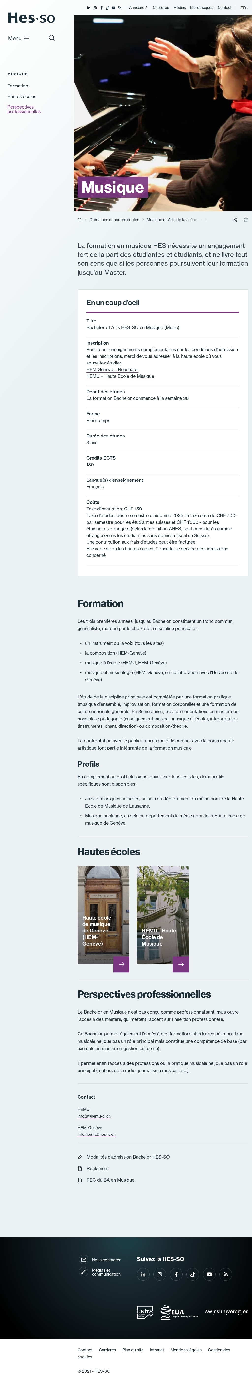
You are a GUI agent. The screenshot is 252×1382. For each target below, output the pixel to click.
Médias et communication (106, 1272)
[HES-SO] (31, 22)
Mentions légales (186, 1349)
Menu (15, 38)
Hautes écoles (21, 96)
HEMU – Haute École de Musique (120, 376)
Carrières (161, 7)
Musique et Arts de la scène (172, 219)
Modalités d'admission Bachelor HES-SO (128, 1157)
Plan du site (132, 1349)
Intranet (157, 1349)
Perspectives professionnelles (24, 109)
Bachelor (213, 219)
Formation (17, 86)
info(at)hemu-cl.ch (94, 1116)
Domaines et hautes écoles (114, 219)
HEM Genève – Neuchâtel (112, 369)
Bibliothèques (201, 7)
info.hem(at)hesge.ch (97, 1134)
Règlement (98, 1168)
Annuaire (136, 7)
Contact (224, 7)
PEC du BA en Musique (110, 1180)
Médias (179, 7)
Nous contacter (106, 1260)
